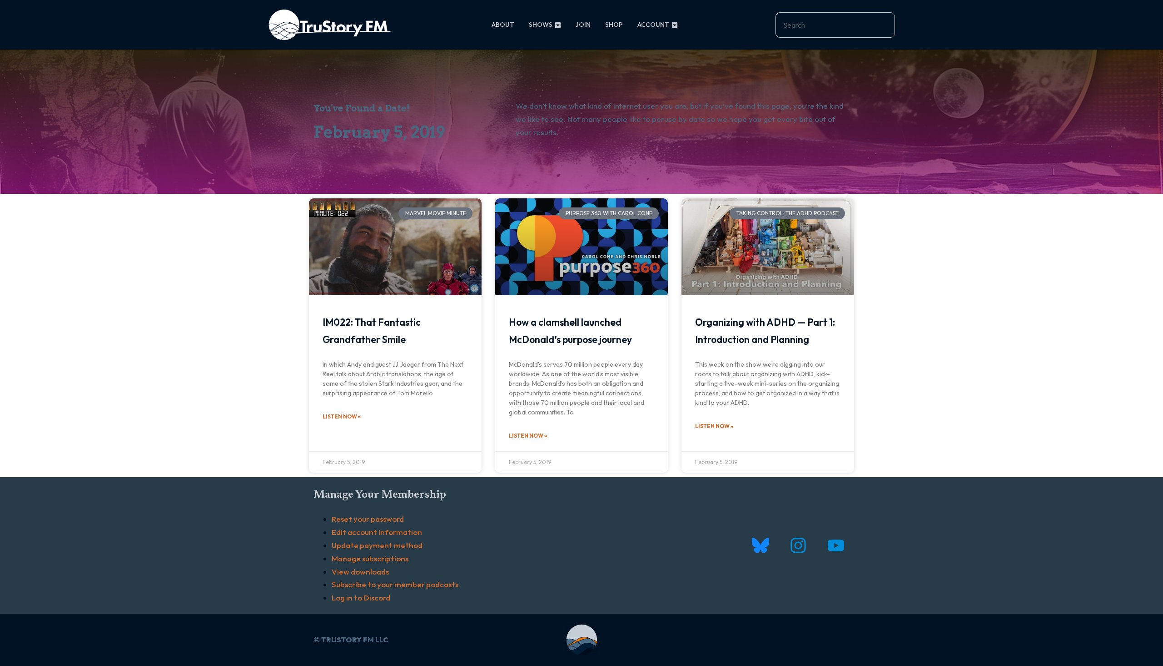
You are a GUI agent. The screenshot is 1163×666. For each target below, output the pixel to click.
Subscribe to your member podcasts (395, 584)
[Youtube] (836, 546)
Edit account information (377, 532)
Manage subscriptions (370, 558)
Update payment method (377, 545)
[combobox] (835, 25)
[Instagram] (798, 546)
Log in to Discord (361, 597)
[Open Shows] (558, 25)
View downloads (360, 571)
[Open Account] (674, 25)
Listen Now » (342, 416)
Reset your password (368, 519)
